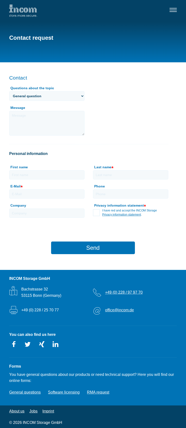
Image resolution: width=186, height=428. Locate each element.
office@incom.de (119, 310)
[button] (173, 11)
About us (16, 411)
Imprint (48, 411)
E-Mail (16, 186)
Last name (103, 167)
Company (18, 205)
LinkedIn (55, 344)
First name (19, 167)
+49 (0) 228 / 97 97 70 (124, 292)
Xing (41, 344)
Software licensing (64, 392)
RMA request (98, 392)
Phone (99, 186)
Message (17, 108)
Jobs (33, 411)
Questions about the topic (32, 88)
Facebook (14, 344)
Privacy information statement (121, 214)
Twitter (28, 344)
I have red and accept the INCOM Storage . (129, 212)
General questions (25, 392)
